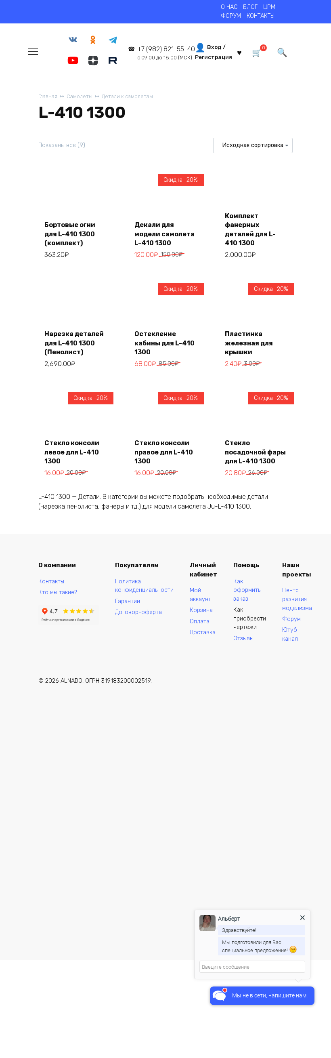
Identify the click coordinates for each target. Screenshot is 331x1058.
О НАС (229, 7)
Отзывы (243, 638)
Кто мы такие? (57, 592)
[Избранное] (239, 52)
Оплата (199, 621)
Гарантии (127, 601)
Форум (291, 619)
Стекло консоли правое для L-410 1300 (163, 452)
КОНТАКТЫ (260, 16)
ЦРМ (269, 7)
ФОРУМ (231, 16)
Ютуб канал (290, 634)
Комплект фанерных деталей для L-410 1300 (250, 229)
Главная (47, 96)
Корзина (201, 610)
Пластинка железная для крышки (249, 343)
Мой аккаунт (200, 595)
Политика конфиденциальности (144, 586)
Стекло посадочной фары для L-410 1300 (255, 452)
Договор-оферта (138, 612)
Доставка (203, 632)
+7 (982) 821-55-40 (166, 53)
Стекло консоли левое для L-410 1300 (71, 452)
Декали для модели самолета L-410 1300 (164, 234)
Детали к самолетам (127, 96)
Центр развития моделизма (297, 599)
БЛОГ (250, 7)
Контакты (51, 581)
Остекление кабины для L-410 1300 (164, 343)
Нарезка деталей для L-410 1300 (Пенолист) (74, 343)
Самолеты (79, 96)
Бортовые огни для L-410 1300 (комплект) (69, 234)
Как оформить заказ (246, 590)
